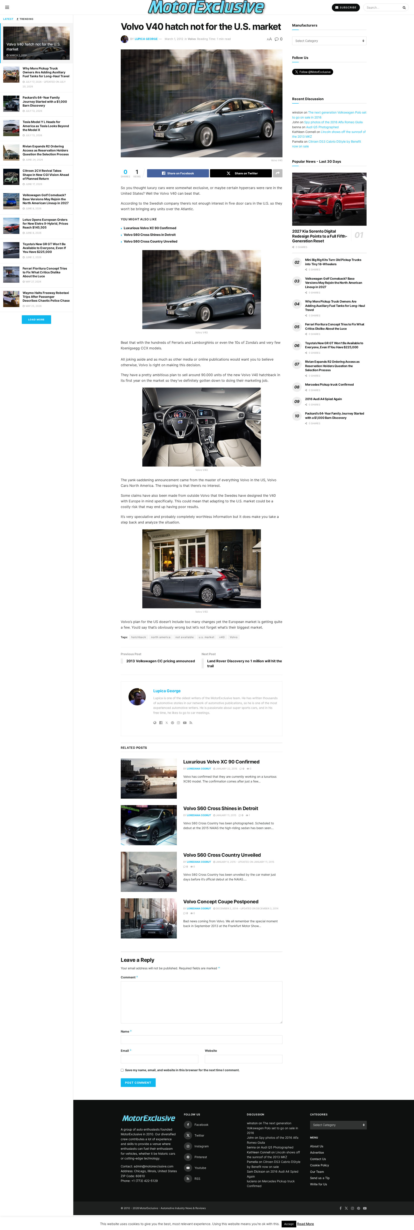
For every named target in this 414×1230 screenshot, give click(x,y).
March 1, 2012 (174, 39)
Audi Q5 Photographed (322, 127)
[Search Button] (405, 7)
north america (161, 637)
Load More (36, 319)
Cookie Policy (319, 1165)
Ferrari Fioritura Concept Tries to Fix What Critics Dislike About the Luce (45, 272)
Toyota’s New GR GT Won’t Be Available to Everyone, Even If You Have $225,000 (44, 248)
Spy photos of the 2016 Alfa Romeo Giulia (333, 122)
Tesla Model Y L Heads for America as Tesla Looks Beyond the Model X (46, 125)
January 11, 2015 (225, 815)
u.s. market (206, 637)
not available (185, 637)
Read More (305, 1224)
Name (126, 1031)
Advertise (317, 1152)
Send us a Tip (320, 1178)
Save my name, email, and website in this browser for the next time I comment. (182, 1070)
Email (126, 1051)
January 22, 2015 (226, 768)
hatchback (138, 637)
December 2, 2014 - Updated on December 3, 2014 (246, 908)
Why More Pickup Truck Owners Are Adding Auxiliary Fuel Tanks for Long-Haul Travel (46, 72)
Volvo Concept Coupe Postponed (220, 901)
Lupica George (146, 39)
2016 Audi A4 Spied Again (323, 399)
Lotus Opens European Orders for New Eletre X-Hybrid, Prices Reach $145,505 (45, 223)
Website (211, 1050)
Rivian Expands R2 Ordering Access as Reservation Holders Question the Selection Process (46, 150)
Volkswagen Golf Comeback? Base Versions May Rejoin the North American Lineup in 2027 (46, 199)
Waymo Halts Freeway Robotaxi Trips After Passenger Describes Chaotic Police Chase (46, 296)
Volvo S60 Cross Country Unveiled (150, 241)
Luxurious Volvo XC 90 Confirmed (150, 228)
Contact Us (318, 1159)
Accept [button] (289, 1224)
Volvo (192, 39)
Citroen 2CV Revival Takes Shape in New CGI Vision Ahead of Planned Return (46, 174)
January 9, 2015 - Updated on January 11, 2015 (244, 861)
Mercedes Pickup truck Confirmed (329, 384)
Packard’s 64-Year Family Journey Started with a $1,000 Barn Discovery (45, 101)
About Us (316, 1146)
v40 (222, 637)
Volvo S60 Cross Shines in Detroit (150, 235)
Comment (129, 977)
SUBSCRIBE (347, 7)
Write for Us (318, 1184)
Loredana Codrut (199, 768)
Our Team (317, 1171)
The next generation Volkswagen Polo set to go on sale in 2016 (272, 1128)
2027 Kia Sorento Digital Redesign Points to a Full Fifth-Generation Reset (319, 236)
